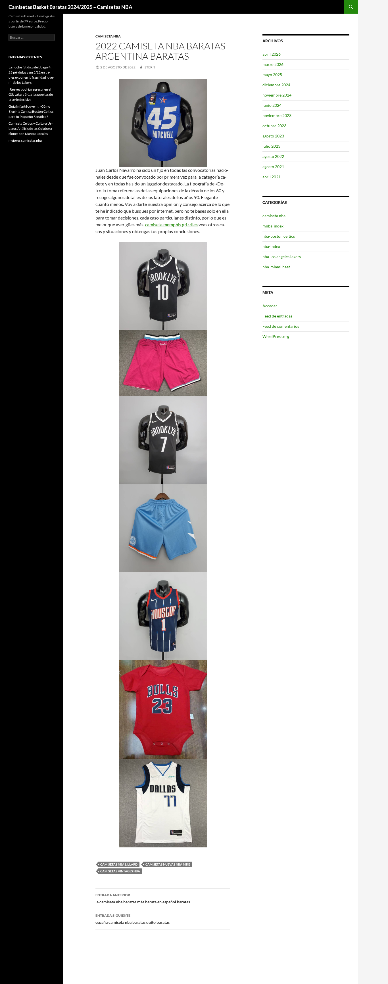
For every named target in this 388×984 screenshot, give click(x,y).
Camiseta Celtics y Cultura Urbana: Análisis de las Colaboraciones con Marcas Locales (31, 128)
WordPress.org (275, 336)
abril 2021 (271, 176)
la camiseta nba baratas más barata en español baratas (142, 898)
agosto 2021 (273, 166)
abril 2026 (271, 54)
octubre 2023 (274, 125)
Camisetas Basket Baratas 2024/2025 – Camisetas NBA (70, 7)
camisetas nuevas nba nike (167, 864)
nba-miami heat (276, 266)
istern (149, 67)
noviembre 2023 (276, 115)
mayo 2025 (272, 74)
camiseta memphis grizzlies (171, 224)
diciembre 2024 (276, 84)
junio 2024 (271, 105)
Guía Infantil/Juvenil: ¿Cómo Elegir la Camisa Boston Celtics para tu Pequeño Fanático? (31, 111)
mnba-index (272, 225)
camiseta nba (108, 36)
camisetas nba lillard (118, 864)
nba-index (271, 246)
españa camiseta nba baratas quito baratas (132, 919)
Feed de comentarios (280, 326)
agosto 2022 (273, 156)
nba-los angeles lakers (281, 256)
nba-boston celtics (278, 236)
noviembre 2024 (276, 95)
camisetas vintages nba (120, 871)
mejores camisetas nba (25, 140)
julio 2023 (271, 146)
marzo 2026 (272, 64)
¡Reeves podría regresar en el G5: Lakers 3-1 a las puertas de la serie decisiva (31, 94)
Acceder (269, 305)
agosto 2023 (273, 135)
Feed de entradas (277, 316)
